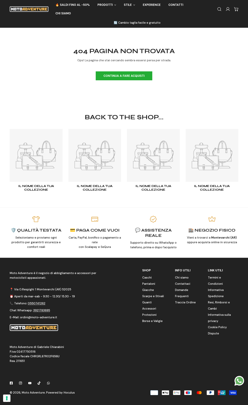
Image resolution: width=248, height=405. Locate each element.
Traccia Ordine (185, 302)
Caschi (147, 278)
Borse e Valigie (152, 321)
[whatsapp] (239, 380)
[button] (107, 5)
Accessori (149, 309)
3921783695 (41, 310)
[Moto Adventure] (29, 9)
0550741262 (36, 303)
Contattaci (182, 284)
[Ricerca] (219, 9)
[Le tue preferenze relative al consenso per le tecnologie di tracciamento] (6, 398)
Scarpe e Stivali (153, 296)
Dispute (213, 333)
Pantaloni (148, 284)
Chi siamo (182, 278)
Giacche (148, 290)
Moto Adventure (33, 393)
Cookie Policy (217, 327)
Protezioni (149, 315)
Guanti (147, 302)
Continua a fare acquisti (124, 76)
